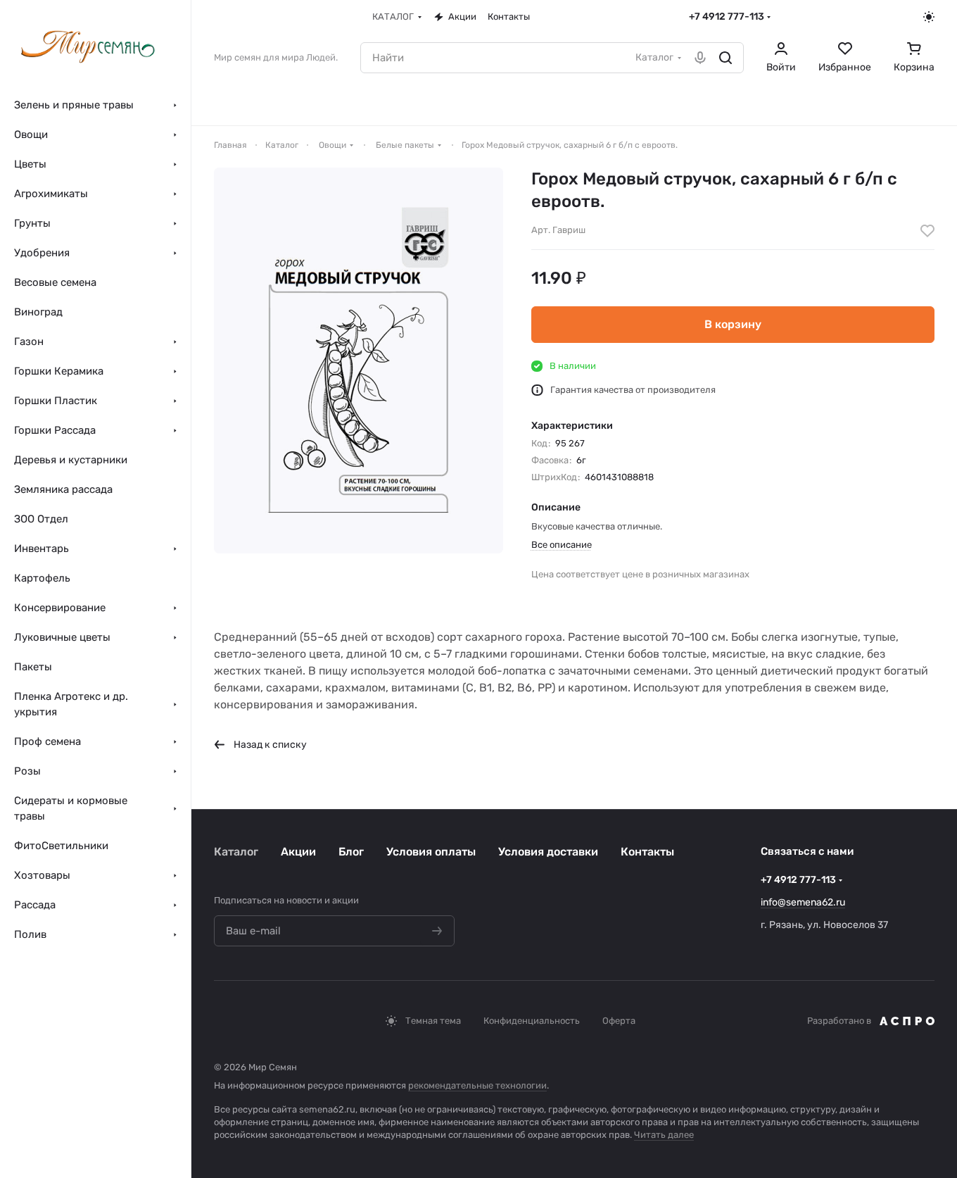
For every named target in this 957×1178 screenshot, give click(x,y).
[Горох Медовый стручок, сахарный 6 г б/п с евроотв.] (358, 360)
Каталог (236, 851)
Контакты (647, 851)
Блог (351, 851)
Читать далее (664, 1134)
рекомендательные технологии (477, 1085)
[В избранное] (927, 231)
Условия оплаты (431, 851)
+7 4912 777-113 (726, 17)
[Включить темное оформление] (928, 17)
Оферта (618, 1020)
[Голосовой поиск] (700, 58)
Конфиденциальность (531, 1020)
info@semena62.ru (803, 902)
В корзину (732, 324)
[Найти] (725, 57)
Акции (298, 851)
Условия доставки (548, 851)
